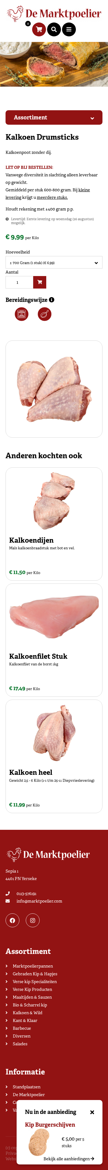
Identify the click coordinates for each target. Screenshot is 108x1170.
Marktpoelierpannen (33, 966)
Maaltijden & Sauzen (32, 997)
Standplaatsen (26, 1087)
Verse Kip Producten (32, 989)
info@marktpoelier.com (39, 901)
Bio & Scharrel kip (30, 1005)
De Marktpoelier (29, 1095)
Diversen (21, 1036)
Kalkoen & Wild (27, 1013)
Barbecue (22, 1028)
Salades (20, 1044)
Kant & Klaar (25, 1020)
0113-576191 (26, 893)
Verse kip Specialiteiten (35, 981)
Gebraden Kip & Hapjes (35, 974)
